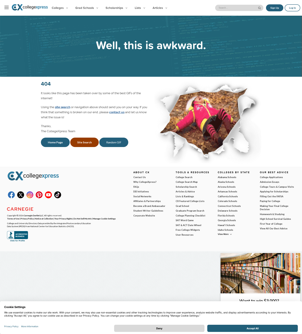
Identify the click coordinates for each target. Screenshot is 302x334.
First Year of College (271, 223)
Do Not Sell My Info (83, 218)
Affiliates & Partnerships (147, 201)
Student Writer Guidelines (148, 210)
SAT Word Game (185, 220)
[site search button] (260, 7)
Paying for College (270, 201)
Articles (158, 8)
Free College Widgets (188, 229)
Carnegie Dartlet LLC (33, 215)
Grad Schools (85, 8)
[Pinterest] (39, 197)
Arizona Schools (227, 186)
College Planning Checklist (190, 215)
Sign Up (274, 7)
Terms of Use (13, 218)
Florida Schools (226, 215)
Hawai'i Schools (226, 225)
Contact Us (139, 177)
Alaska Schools (226, 182)
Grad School (182, 206)
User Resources (184, 234)
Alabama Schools (227, 177)
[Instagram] (30, 197)
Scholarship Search (186, 186)
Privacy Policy (27, 218)
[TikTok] (57, 197)
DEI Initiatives (141, 191)
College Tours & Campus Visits (277, 186)
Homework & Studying (272, 214)
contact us (116, 112)
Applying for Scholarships (274, 191)
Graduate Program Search (190, 210)
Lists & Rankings (185, 196)
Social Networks (142, 196)
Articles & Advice (185, 191)
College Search (184, 177)
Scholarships (115, 8)
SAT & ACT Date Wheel (188, 225)
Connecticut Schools (229, 206)
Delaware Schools (228, 210)
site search (62, 107)
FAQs (136, 186)
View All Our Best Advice (273, 228)
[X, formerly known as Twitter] (20, 197)
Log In (292, 7)
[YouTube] (48, 197)
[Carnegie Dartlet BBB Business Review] (17, 241)
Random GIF (113, 142)
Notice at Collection (44, 218)
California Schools (228, 196)
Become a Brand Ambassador (149, 206)
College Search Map (187, 182)
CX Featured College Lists (190, 201)
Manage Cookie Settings (104, 218)
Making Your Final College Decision (274, 208)
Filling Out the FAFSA (271, 196)
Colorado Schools (227, 201)
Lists (138, 8)
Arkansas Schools (227, 191)
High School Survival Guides (275, 218)
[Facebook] (11, 197)
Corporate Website (144, 215)
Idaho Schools (225, 229)
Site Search (84, 142)
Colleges (58, 8)
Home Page (55, 142)
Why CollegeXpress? (144, 182)
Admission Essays (269, 182)
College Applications (271, 177)
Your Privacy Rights (64, 218)
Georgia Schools (227, 220)
